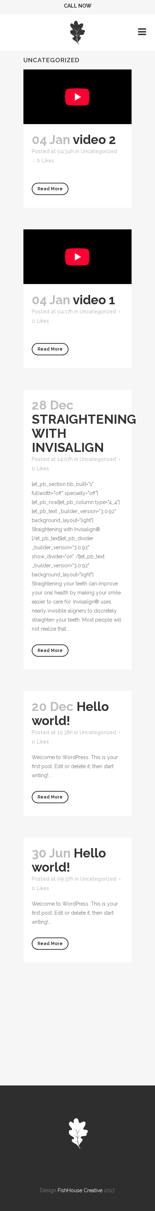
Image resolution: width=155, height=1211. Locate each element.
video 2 (94, 139)
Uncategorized (99, 151)
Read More (50, 188)
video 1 (94, 299)
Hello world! (69, 860)
